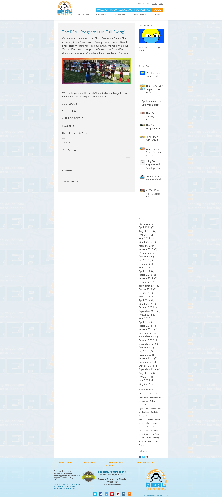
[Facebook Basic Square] (140, 459)
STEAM (146, 436)
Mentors (141, 425)
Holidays (142, 418)
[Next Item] (160, 36)
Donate (57, 491)
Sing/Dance (155, 436)
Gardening (155, 414)
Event (146, 411)
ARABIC (161, 4)
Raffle (141, 436)
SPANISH (154, 4)
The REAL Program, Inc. (112, 474)
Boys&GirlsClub (155, 400)
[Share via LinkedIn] (75, 150)
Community (142, 407)
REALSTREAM (143, 432)
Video (150, 443)
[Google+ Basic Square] (147, 459)
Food (159, 411)
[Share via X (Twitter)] (69, 150)
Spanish (141, 440)
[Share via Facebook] (63, 150)
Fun (140, 414)
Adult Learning (144, 396)
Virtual (155, 443)
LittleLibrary (142, 422)
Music (155, 425)
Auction (156, 396)
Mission (148, 425)
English (141, 411)
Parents (149, 429)
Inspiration (150, 418)
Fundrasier (146, 414)
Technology (142, 443)
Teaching (156, 440)
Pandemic (142, 429)
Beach (141, 400)
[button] (83, 14)
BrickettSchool (143, 403)
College (152, 403)
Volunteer (142, 447)
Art (151, 396)
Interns (157, 418)
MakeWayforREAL (154, 422)
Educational (157, 407)
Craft (149, 407)
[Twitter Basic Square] (143, 459)
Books (146, 400)
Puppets (156, 429)
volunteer (65, 491)
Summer (66, 142)
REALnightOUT (155, 432)
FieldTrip (153, 411)
